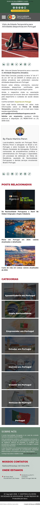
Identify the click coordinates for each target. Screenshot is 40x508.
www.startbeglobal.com (30, 453)
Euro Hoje (31, 1)
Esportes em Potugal (23, 102)
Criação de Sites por (32, 504)
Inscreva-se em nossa (20, 10)
